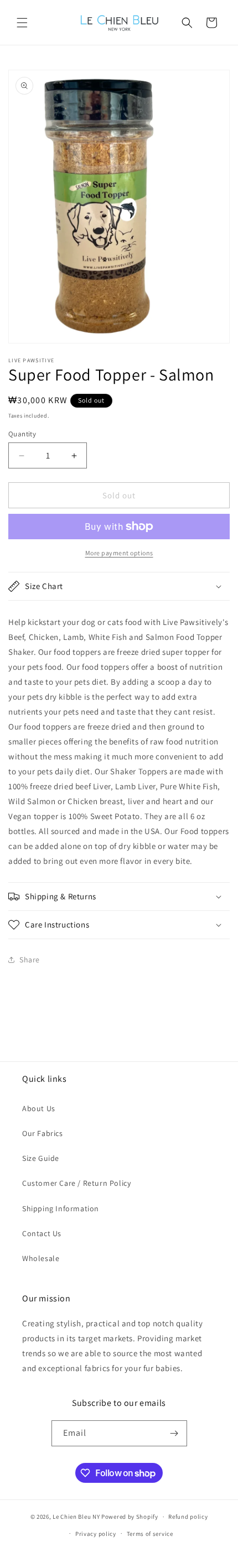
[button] (22, 23)
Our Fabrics (42, 1133)
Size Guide (40, 1158)
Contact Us (41, 1233)
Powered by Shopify (129, 1516)
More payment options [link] (119, 553)
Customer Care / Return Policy (76, 1183)
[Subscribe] (174, 1433)
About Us (38, 1108)
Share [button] (29, 960)
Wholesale (40, 1258)
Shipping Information (60, 1208)
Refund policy (188, 1516)
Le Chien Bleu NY (76, 1516)
